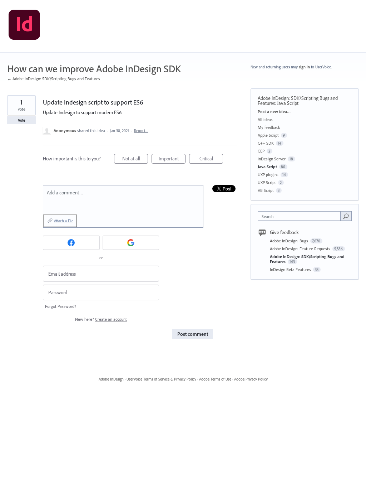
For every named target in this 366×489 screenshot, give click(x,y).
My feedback (269, 127)
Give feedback (284, 232)
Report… (141, 130)
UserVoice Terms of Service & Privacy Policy (161, 379)
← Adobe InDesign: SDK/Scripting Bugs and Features (53, 78)
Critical (211, 159)
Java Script (287, 103)
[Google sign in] (131, 243)
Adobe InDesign (111, 379)
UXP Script (267, 182)
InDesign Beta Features (291, 269)
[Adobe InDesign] (24, 26)
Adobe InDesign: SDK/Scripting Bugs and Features (307, 259)
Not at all (135, 159)
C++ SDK (266, 143)
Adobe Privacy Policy (251, 379)
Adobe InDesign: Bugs (289, 240)
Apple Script (268, 135)
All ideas (265, 119)
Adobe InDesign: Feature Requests (300, 248)
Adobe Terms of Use (215, 379)
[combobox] (300, 216)
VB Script (266, 190)
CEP (261, 151)
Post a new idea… (274, 111)
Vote (21, 120)
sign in (304, 66)
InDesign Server (272, 158)
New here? (101, 319)
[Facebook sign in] (71, 243)
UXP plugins (268, 174)
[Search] (346, 216)
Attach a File (63, 220)
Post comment (192, 334)
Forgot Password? (60, 306)
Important (172, 159)
